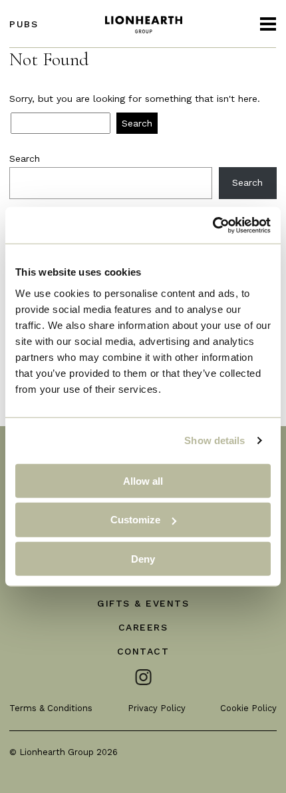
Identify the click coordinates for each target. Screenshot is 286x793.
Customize (135, 519)
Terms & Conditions (50, 708)
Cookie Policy (248, 708)
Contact (143, 651)
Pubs (23, 24)
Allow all (143, 480)
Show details (214, 440)
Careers (143, 627)
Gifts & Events (143, 603)
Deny (143, 559)
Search (24, 158)
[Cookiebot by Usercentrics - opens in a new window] (212, 225)
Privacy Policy (157, 708)
